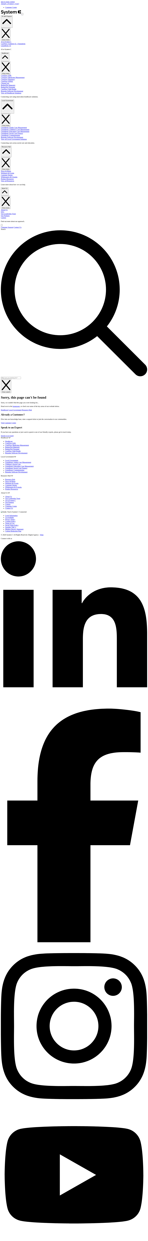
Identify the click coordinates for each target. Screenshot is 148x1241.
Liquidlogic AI (6, 46)
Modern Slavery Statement (14, 529)
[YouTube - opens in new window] (74, 1239)
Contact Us (17, 227)
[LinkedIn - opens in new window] (74, 707)
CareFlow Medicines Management (12, 77)
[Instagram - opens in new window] (74, 1109)
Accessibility (9, 517)
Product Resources (7, 179)
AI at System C (6, 42)
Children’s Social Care (13, 464)
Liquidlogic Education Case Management (15, 131)
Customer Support (7, 227)
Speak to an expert (7, 436)
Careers (3, 218)
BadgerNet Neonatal (8, 87)
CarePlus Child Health (8, 89)
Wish (41, 535)
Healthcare (4, 410)
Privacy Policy (10, 519)
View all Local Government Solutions (14, 139)
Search (3, 229)
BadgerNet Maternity (8, 85)
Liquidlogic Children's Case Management (15, 129)
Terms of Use (9, 523)
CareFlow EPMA (7, 81)
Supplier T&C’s (10, 527)
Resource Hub (27, 410)
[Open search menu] (2, 225)
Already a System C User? (10, 4)
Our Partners (5, 216)
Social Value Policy (12, 525)
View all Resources (7, 181)
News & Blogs (6, 171)
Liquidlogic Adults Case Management (14, 128)
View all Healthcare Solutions (11, 93)
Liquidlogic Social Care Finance (12, 133)
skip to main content (8, 2)
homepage (16, 406)
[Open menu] (22, 14)
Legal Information (11, 515)
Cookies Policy (10, 521)
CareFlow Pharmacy (8, 79)
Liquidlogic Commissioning (10, 135)
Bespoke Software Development (12, 91)
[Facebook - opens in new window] (74, 942)
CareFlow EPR (6, 75)
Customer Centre (11, 7)
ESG (2, 212)
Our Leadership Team (8, 214)
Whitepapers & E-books (9, 177)
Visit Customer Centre (8, 423)
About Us (4, 210)
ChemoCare (5, 83)
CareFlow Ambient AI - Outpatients (13, 44)
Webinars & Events (7, 173)
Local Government (15, 410)
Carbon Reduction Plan (13, 531)
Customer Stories (7, 175)
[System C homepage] (11, 14)
